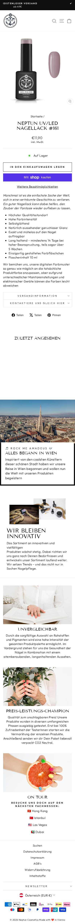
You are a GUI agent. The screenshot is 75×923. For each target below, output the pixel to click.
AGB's (37, 863)
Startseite (37, 116)
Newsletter (36, 886)
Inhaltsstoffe (37, 876)
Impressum (37, 857)
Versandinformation (37, 295)
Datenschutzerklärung (37, 851)
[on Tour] (37, 772)
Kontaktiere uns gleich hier (37, 303)
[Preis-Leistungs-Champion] (37, 686)
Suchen (37, 845)
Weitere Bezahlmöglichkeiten (37, 186)
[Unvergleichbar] (37, 604)
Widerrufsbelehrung (37, 870)
